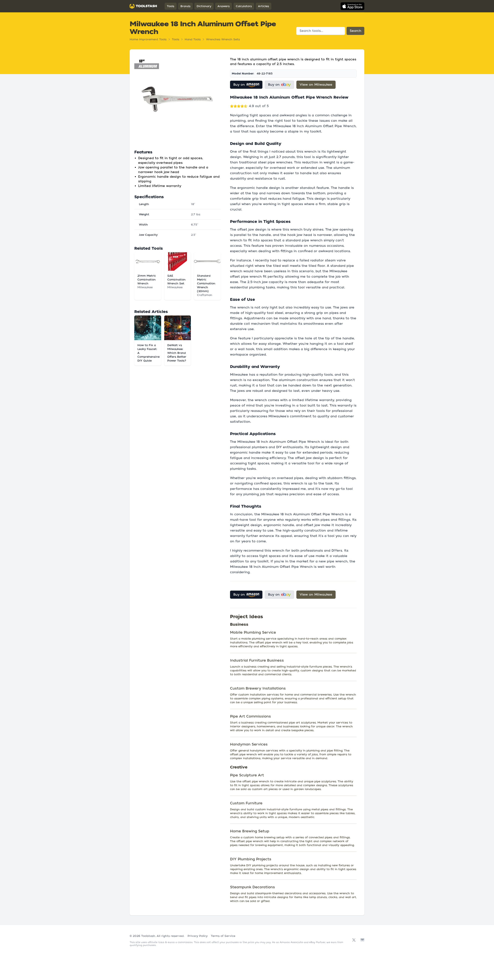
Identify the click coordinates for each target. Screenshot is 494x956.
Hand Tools (193, 39)
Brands (185, 6)
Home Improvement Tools (148, 39)
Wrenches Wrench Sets (223, 39)
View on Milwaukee (316, 84)
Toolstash (148, 935)
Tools (170, 6)
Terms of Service (223, 935)
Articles (263, 6)
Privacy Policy (198, 935)
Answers (223, 6)
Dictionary (204, 6)
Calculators (244, 6)
